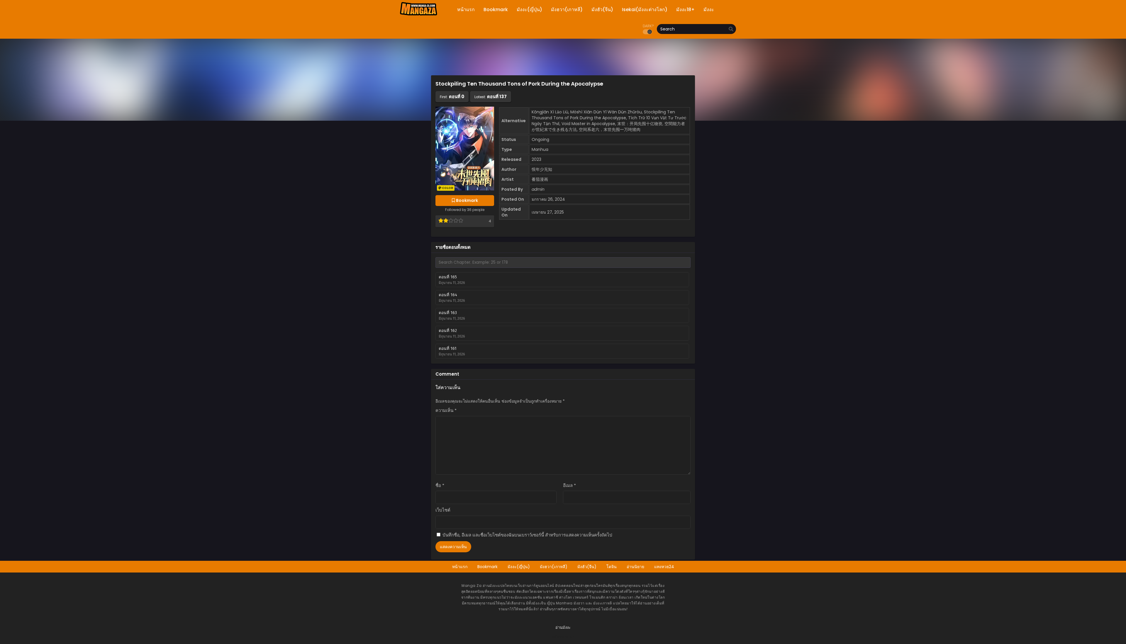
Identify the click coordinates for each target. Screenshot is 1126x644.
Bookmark (487, 567)
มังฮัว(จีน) (586, 567)
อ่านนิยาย (635, 567)
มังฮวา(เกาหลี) (553, 567)
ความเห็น (446, 410)
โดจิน (611, 567)
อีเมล (569, 485)
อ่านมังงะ (563, 627)
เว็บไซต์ (442, 510)
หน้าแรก (459, 567)
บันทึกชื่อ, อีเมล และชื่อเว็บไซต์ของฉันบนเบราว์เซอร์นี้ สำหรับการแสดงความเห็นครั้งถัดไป (527, 535)
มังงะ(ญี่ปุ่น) (519, 567)
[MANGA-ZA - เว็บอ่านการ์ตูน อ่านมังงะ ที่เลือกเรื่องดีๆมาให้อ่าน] (418, 15)
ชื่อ (439, 485)
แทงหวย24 (664, 567)
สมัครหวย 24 (563, 637)
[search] (731, 29)
